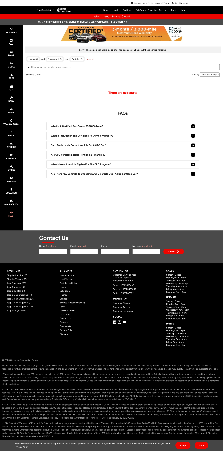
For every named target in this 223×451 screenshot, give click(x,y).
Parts (173, 10)
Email (78, 246)
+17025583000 (126, 285)
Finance (63, 295)
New (105, 10)
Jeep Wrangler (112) (16, 310)
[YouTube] (124, 322)
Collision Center (67, 310)
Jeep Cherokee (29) (16, 283)
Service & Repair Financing (72, 302)
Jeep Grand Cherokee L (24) (20, 298)
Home (40, 22)
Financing (152, 10)
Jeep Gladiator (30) (16, 291)
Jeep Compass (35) (16, 287)
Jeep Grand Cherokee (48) (20, 295)
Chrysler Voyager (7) (17, 279)
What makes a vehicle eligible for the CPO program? (81, 164)
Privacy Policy (67, 330)
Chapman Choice (121, 303)
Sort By (195, 74)
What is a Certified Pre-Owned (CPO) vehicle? (77, 126)
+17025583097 (128, 289)
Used (115, 10)
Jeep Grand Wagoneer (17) (19, 302)
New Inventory (67, 275)
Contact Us (65, 318)
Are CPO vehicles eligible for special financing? (78, 154)
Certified (127, 10)
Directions (65, 314)
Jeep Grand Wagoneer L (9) (20, 306)
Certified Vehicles (68, 283)
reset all (90, 59)
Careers (63, 322)
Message (142, 246)
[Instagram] (119, 322)
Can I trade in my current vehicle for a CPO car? (78, 145)
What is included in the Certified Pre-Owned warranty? (82, 135)
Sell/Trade (141, 10)
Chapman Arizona (121, 307)
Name (47, 246)
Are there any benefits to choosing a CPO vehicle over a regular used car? (94, 173)
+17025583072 (126, 293)
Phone (104, 246)
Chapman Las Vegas (123, 311)
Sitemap (64, 334)
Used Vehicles (66, 279)
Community (65, 326)
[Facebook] (115, 322)
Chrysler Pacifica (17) (17, 275)
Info (183, 10)
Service (162, 10)
